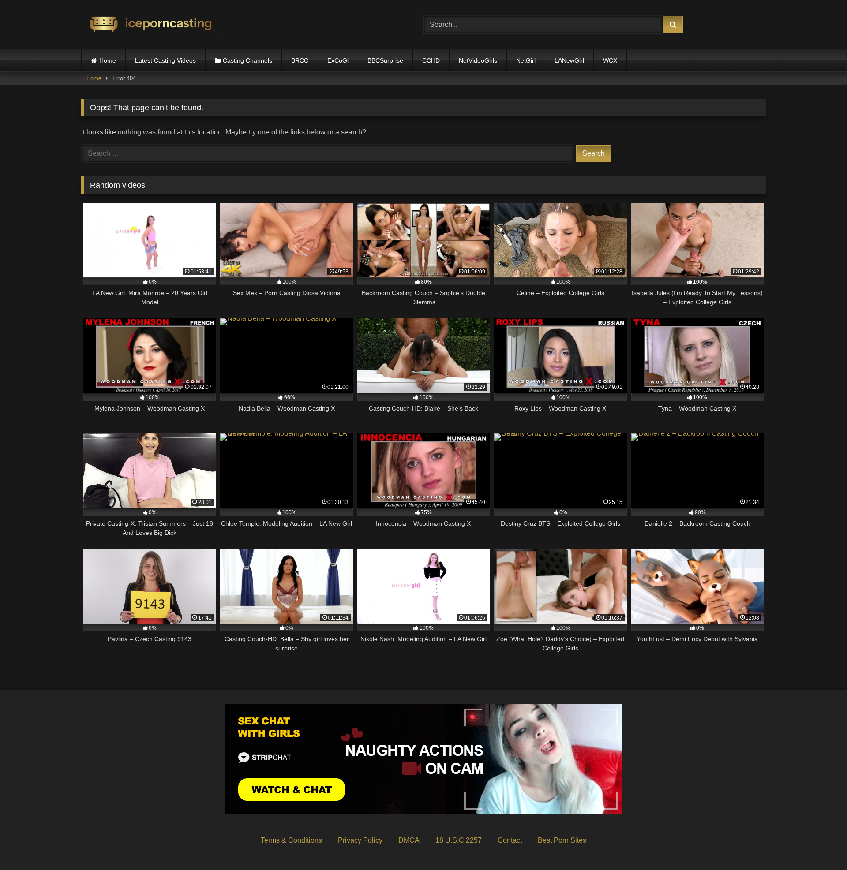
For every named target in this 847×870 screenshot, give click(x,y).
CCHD (431, 60)
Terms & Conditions (291, 840)
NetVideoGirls (478, 60)
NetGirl (526, 60)
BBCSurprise (385, 60)
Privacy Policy (360, 840)
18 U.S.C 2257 (458, 840)
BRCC (299, 60)
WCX (610, 60)
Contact (510, 840)
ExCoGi (338, 60)
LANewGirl (569, 60)
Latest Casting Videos (165, 60)
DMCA (409, 840)
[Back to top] (819, 843)
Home (107, 60)
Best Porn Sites (562, 840)
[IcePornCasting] (149, 25)
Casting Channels (247, 60)
